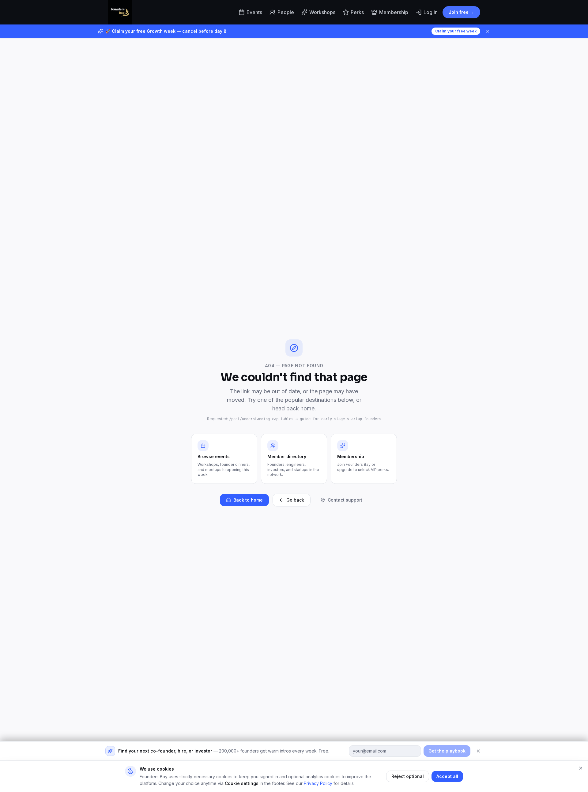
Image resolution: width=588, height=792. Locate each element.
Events (254, 12)
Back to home (248, 499)
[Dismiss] (478, 751)
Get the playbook (447, 750)
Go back (295, 499)
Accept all (447, 776)
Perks (357, 12)
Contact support (345, 499)
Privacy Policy (318, 783)
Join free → (461, 12)
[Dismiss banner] (487, 31)
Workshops (322, 12)
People (285, 12)
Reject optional (407, 776)
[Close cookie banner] (580, 768)
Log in (431, 12)
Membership (393, 12)
